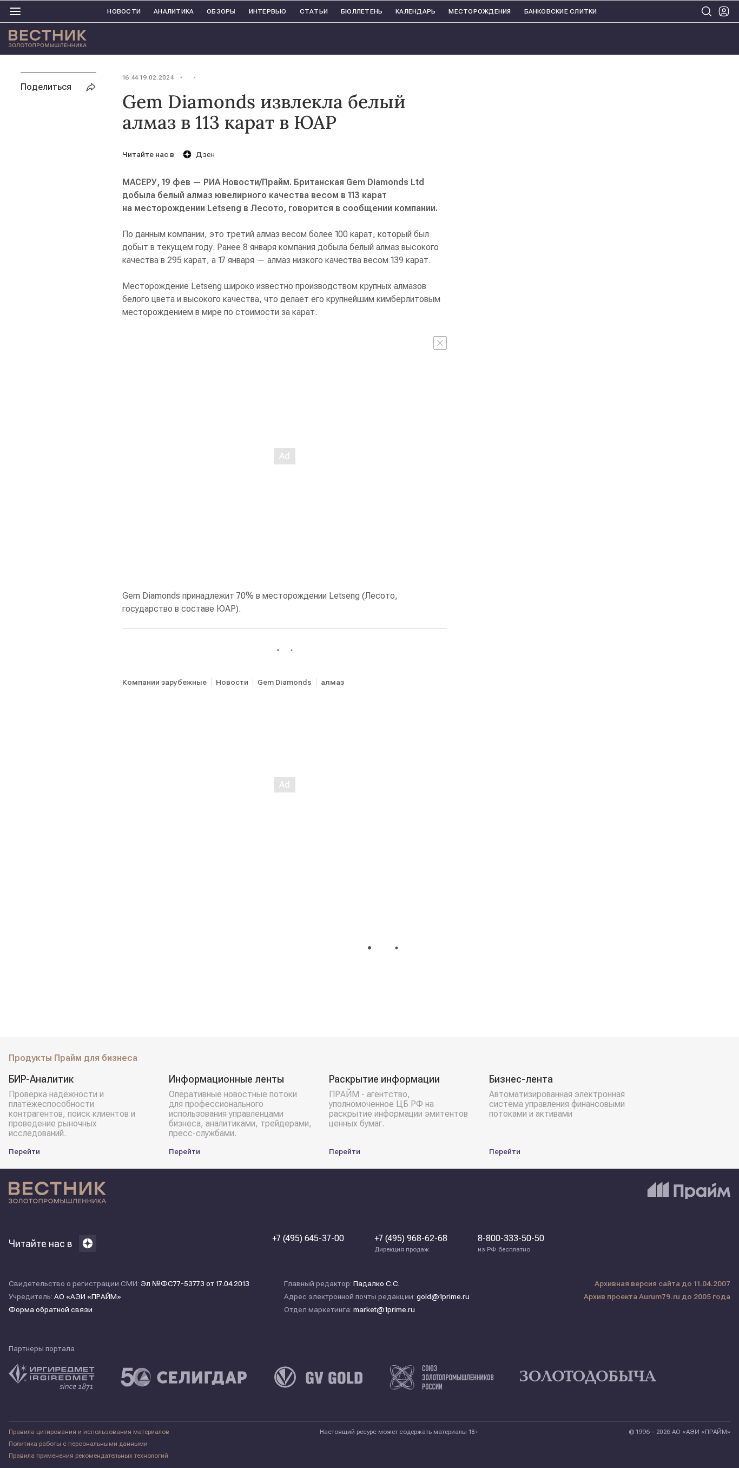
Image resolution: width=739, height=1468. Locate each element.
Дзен (205, 154)
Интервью (268, 11)
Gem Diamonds (285, 682)
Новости (124, 11)
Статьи (314, 11)
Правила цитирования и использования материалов (89, 1432)
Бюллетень (361, 11)
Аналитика (174, 11)
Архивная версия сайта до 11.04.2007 (662, 1283)
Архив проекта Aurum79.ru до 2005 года (657, 1296)
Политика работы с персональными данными (78, 1443)
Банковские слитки (560, 11)
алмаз (332, 682)
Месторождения (479, 11)
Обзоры (221, 11)
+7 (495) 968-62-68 (410, 1243)
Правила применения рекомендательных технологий (88, 1455)
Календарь (415, 11)
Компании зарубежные (164, 682)
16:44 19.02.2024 (148, 77)
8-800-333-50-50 (511, 1243)
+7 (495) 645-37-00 (308, 1238)
